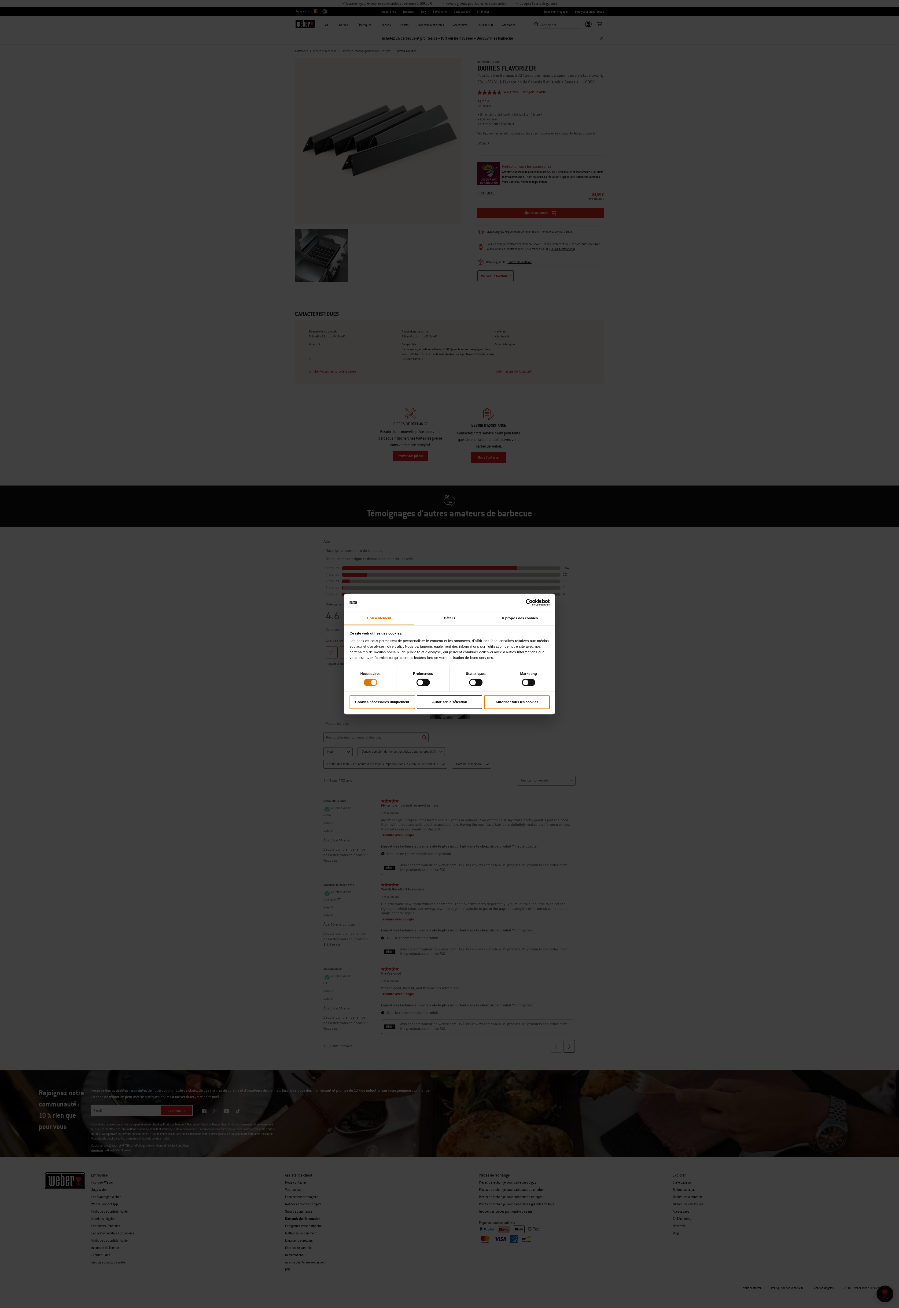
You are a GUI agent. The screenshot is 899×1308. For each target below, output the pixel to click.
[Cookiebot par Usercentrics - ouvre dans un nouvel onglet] (529, 602)
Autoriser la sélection (449, 702)
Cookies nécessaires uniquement (382, 702)
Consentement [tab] (379, 618)
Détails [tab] (449, 618)
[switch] (423, 682)
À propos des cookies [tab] (520, 618)
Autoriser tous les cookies (516, 702)
